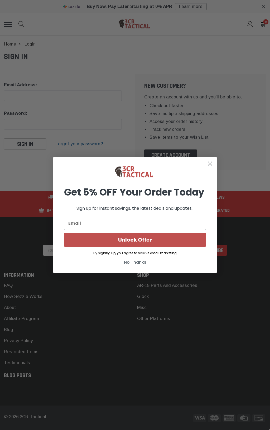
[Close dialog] (210, 163)
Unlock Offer (135, 239)
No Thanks (135, 262)
